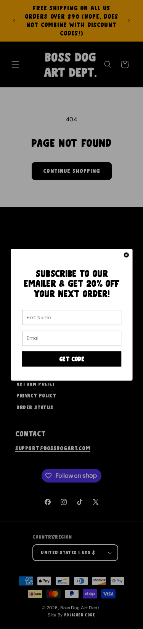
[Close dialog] (126, 255)
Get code (71, 359)
